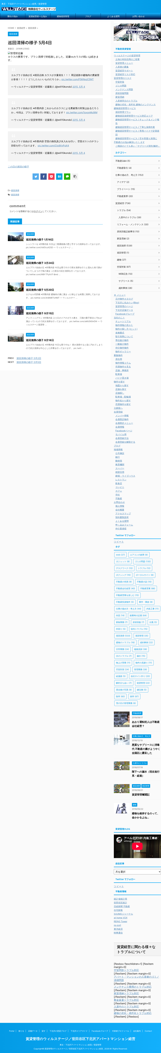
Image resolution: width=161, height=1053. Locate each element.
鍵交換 (142, 689)
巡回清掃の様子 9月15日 (40, 313)
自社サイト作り (140, 676)
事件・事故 (146, 602)
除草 (120, 696)
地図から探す (122, 385)
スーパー (119, 468)
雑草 (134, 696)
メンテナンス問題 (124, 89)
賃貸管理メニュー (124, 63)
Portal (11, 1031)
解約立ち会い (124, 683)
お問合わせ (119, 502)
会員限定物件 (122, 419)
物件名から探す (123, 400)
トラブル (144, 568)
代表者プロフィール (120, 1031)
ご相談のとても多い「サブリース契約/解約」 (137, 146)
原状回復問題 (122, 93)
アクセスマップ (123, 513)
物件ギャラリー (123, 351)
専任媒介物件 (122, 340)
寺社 (117, 494)
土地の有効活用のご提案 (127, 59)
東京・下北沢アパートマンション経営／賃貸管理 (80, 1045)
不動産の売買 (124, 581)
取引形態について (124, 336)
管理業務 (140, 669)
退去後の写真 (124, 689)
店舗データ (33, 1031)
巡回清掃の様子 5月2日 (29, 358)
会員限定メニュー (124, 423)
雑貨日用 (119, 472)
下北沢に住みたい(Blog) (127, 302)
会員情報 (119, 427)
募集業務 (122, 622)
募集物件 (118, 355)
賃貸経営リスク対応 (125, 74)
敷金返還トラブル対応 (126, 1000)
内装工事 (152, 608)
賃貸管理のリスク (122, 78)
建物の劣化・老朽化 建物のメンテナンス (135, 104)
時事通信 (118, 932)
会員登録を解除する (125, 442)
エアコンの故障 (139, 554)
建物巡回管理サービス (125, 108)
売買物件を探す (123, 404)
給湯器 (121, 676)
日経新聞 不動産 (122, 906)
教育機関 (119, 464)
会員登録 (118, 411)
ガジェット (123, 561)
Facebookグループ (124, 313)
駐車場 (118, 374)
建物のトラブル (125, 642)
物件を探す (119, 381)
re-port (117, 925)
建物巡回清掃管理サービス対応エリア (134, 115)
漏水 (141, 656)
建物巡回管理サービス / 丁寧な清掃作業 (135, 127)
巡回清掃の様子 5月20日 (40, 289)
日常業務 (122, 649)
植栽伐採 (140, 649)
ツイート (119, 541)
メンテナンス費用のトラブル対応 (133, 986)
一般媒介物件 (122, 344)
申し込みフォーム (124, 524)
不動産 (118, 498)
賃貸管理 (143, 683)
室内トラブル (139, 629)
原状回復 (138, 622)
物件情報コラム (123, 362)
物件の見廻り (144, 662)
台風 (153, 622)
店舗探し (119, 393)
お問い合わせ (138, 16)
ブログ (88, 16)
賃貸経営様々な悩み (38, 16)
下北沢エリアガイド (79, 1031)
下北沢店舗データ (124, 310)
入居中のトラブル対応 (126, 1006)
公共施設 (119, 453)
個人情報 (119, 506)
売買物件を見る (123, 366)
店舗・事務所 (122, 370)
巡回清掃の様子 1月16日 (39, 239)
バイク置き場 (122, 378)
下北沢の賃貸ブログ (58, 1031)
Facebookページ (123, 430)
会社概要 (119, 509)
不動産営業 (147, 588)
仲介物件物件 (122, 347)
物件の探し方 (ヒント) (126, 329)
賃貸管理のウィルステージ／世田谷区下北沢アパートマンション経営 (80, 1039)
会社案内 (137, 1031)
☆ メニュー (120, 295)
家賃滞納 (119, 97)
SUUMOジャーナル (123, 914)
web (120, 554)
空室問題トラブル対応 (126, 970)
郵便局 (118, 460)
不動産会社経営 (125, 588)
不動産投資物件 (125, 602)
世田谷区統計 (120, 902)
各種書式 (119, 332)
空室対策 (119, 82)
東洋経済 (118, 929)
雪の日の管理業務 (126, 703)
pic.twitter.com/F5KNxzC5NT (77, 79)
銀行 (117, 457)
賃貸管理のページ (124, 306)
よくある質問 (113, 16)
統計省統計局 (120, 898)
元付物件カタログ (124, 298)
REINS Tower (120, 921)
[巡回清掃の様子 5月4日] (59, 176)
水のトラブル (124, 656)
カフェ (118, 491)
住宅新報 (118, 910)
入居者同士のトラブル (126, 100)
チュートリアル (123, 321)
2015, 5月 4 (78, 86)
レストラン (120, 479)
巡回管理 (141, 635)
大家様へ (118, 408)
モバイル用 (120, 434)
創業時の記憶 (138, 615)
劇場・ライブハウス (125, 475)
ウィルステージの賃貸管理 (127, 55)
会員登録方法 (122, 438)
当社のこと (119, 317)
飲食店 (118, 483)
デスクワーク (124, 568)
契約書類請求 (122, 517)
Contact (148, 1031)
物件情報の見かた (124, 325)
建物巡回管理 (63, 16)
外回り (121, 629)
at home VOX (120, 917)
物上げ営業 (123, 662)
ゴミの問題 (120, 85)
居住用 (118, 359)
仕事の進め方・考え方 (128, 608)
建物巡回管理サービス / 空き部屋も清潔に (136, 138)
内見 (120, 615)
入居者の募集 (122, 66)
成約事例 (146, 642)
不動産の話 (144, 581)
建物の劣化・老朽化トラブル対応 (133, 1013)
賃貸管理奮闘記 (141, 794)
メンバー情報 (122, 415)
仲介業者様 (120, 528)
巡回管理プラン (123, 112)
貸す (43, 1031)
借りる (21, 1031)
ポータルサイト (145, 575)
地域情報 (118, 449)
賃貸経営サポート (124, 70)
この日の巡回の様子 (18, 166)
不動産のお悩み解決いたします (129, 142)
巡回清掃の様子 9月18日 (40, 340)
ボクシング (123, 575)
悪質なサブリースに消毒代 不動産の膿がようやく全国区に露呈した (146, 748)
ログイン (38, 211)
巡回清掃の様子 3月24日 (40, 262)
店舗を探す (120, 389)
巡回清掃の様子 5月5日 (29, 362)
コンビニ (119, 487)
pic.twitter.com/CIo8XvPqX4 (53, 145)
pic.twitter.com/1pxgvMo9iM (81, 112)
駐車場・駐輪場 (123, 396)
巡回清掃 (15, 190)
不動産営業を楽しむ (127, 595)
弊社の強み (13, 16)
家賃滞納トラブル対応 (126, 993)
